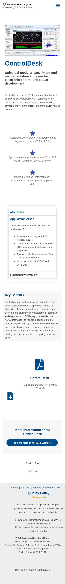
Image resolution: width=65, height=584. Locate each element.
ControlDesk (39, 378)
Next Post (33, 471)
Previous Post (33, 463)
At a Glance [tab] (17, 212)
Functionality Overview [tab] (23, 275)
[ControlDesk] (40, 364)
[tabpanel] (32, 243)
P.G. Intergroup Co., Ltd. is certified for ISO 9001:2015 (32, 487)
